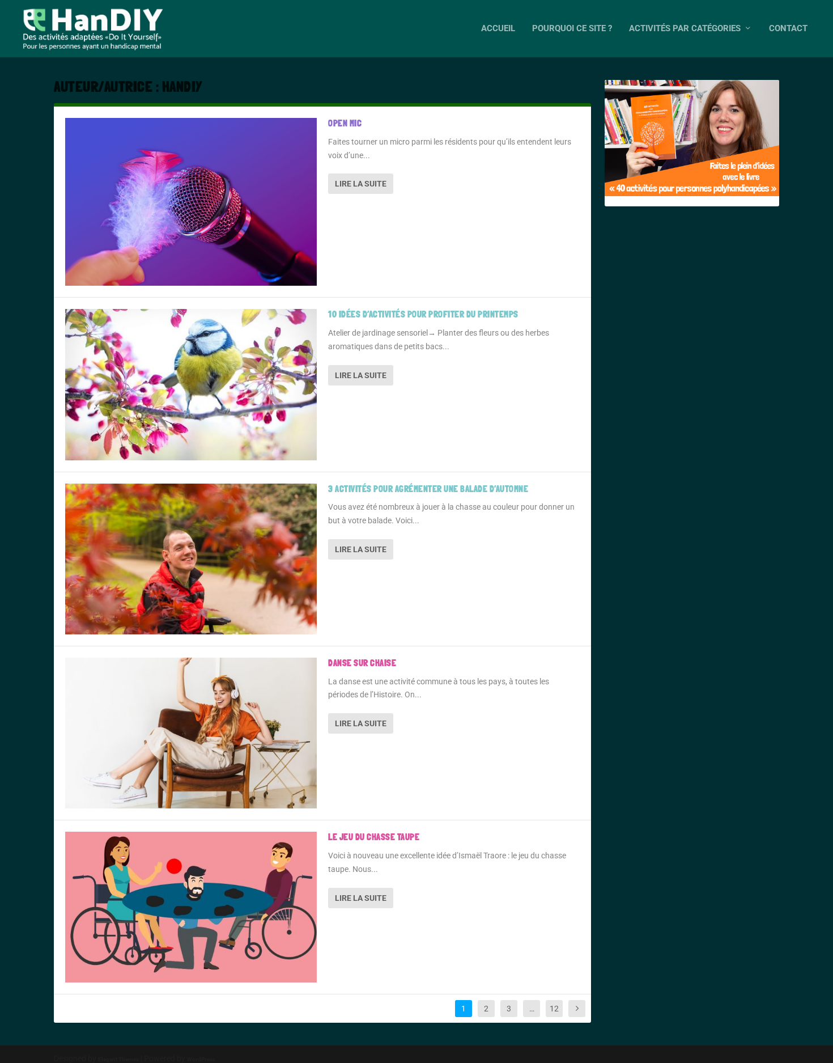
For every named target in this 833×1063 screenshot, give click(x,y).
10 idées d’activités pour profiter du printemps (423, 314)
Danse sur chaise (362, 663)
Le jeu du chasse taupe (373, 837)
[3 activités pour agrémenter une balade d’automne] (191, 559)
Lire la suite (360, 183)
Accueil (498, 28)
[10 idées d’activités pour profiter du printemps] (191, 384)
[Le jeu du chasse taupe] (191, 907)
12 (554, 1008)
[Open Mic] (191, 202)
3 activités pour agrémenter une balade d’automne (428, 489)
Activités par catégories (685, 28)
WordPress (201, 1059)
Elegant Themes (118, 1059)
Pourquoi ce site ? (572, 28)
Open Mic (345, 123)
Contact (788, 28)
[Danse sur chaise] (191, 733)
